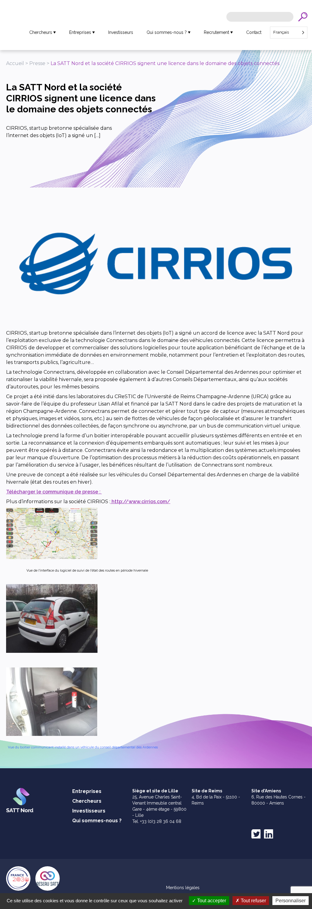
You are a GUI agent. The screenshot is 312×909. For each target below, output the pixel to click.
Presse (37, 63)
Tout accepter (211, 900)
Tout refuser (252, 900)
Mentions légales (183, 887)
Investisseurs (120, 32)
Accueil (15, 63)
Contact (253, 32)
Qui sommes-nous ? (167, 32)
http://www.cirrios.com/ (140, 501)
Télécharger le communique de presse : (54, 492)
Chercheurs (40, 32)
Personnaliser (290, 900)
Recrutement (216, 32)
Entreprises (80, 32)
